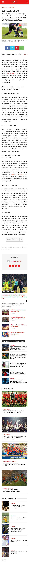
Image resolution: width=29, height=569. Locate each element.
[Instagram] (13, 266)
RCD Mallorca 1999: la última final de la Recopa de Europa (13, 411)
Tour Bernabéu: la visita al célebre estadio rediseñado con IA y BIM (18, 348)
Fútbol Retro (6, 409)
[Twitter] (12, 48)
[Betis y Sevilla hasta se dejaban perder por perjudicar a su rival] (5, 319)
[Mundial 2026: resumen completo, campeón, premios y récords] (14, 451)
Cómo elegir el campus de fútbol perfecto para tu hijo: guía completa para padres (18, 356)
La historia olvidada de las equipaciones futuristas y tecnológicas (18, 381)
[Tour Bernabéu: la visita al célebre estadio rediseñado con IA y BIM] (5, 347)
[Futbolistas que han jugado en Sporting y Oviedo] (5, 334)
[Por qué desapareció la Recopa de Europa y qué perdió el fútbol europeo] (14, 424)
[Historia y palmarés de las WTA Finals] (5, 540)
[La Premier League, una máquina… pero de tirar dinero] (5, 312)
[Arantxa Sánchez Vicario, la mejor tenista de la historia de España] (5, 529)
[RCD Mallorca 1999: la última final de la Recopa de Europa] (14, 399)
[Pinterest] (17, 48)
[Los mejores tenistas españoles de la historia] (5, 372)
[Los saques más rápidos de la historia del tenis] (5, 518)
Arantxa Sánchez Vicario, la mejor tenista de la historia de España (18, 530)
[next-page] (5, 560)
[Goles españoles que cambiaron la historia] (14, 478)
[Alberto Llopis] (9, 261)
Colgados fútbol (5, 301)
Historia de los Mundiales (10, 461)
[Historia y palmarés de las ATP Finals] (5, 552)
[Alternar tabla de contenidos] (20, 239)
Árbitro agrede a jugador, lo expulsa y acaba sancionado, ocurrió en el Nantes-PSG (14, 297)
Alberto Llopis (16, 261)
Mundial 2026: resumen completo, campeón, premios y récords (14, 464)
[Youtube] (19, 266)
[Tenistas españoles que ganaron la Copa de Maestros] (5, 506)
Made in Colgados (8, 292)
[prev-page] (2, 560)
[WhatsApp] (21, 48)
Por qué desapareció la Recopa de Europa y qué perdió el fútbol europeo (14, 438)
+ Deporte (11, 7)
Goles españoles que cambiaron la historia (11, 490)
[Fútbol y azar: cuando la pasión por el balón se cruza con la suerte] (5, 364)
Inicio (3, 7)
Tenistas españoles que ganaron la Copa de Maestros (18, 507)
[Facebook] (7, 48)
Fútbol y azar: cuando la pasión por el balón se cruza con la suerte (18, 365)
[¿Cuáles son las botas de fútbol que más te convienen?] (5, 327)
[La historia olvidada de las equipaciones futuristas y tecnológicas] (5, 381)
